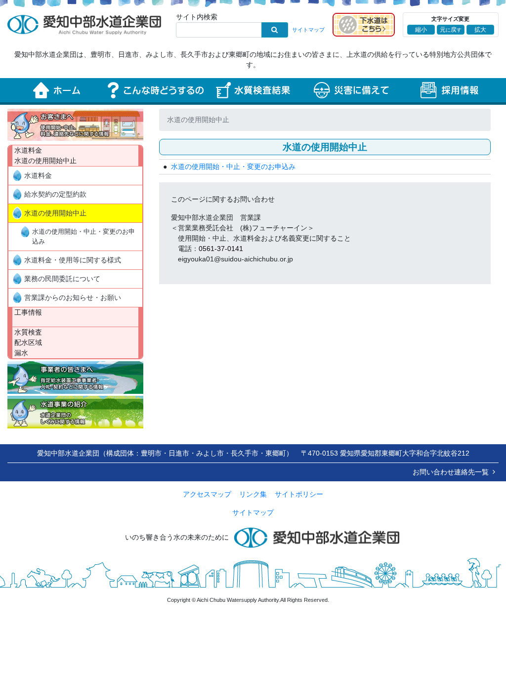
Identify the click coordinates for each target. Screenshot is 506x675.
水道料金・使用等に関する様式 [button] (72, 260)
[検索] (274, 30)
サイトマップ (308, 30)
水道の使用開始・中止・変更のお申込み (83, 236)
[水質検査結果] (253, 90)
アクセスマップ (207, 494)
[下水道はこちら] (364, 24)
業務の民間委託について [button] (62, 279)
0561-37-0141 (221, 249)
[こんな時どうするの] (155, 90)
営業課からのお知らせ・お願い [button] (72, 297)
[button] (75, 125)
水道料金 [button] (38, 175)
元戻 (451, 29)
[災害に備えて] (351, 90)
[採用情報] (449, 90)
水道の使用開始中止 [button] (55, 213)
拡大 (480, 29)
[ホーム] (56, 90)
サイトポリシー (299, 494)
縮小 (421, 29)
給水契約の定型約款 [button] (55, 194)
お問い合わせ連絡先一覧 (451, 472)
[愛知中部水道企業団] (84, 24)
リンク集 (253, 494)
